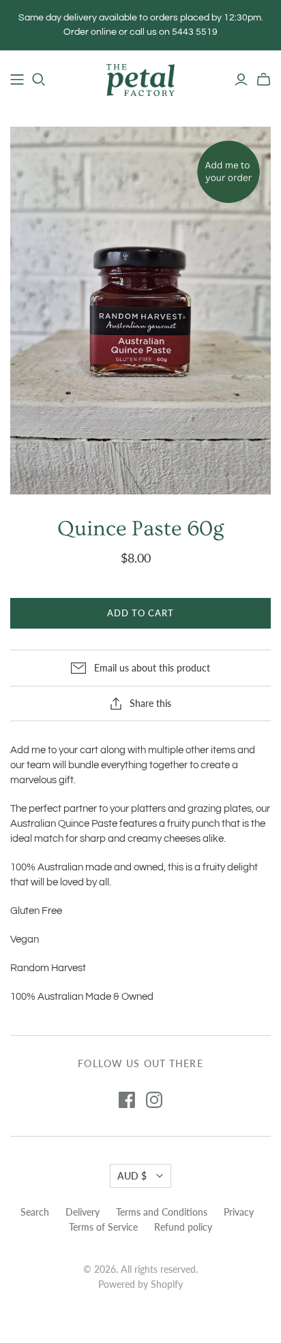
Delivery (82, 1212)
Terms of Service (103, 1227)
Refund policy (183, 1227)
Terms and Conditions (161, 1212)
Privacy (239, 1212)
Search (34, 1212)
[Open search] (39, 79)
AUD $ (132, 1176)
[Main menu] (17, 79)
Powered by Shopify (140, 1284)
